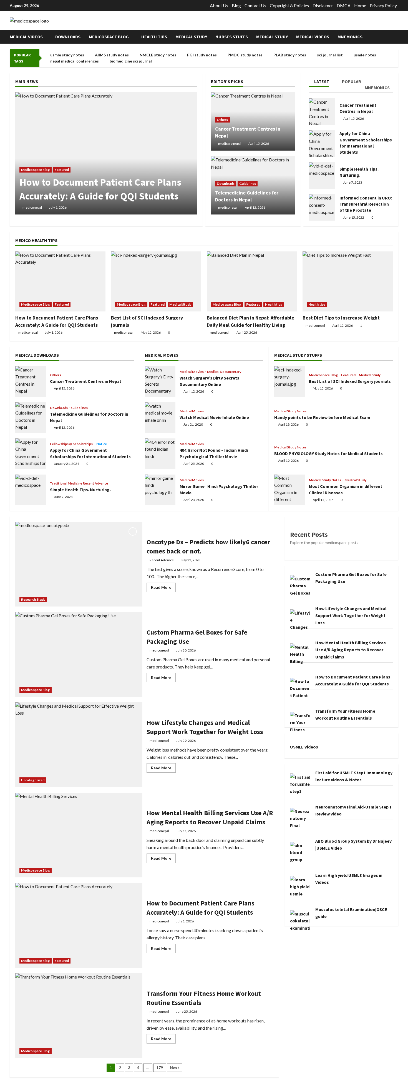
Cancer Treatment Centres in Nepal (322, 111)
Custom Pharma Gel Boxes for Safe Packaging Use (78, 654)
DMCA (344, 5)
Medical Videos (26, 36)
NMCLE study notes (158, 55)
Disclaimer (323, 5)
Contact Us (255, 5)
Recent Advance (162, 560)
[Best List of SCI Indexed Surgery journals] (156, 281)
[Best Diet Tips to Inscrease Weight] (348, 281)
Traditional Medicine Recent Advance (79, 483)
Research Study (33, 599)
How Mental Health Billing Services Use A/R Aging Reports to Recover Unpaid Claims (78, 835)
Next (174, 1067)
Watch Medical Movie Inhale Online (160, 417)
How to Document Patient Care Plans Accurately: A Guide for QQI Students (78, 925)
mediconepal (32, 207)
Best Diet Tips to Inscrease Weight (341, 318)
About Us (219, 5)
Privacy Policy (383, 5)
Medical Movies (192, 371)
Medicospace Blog (109, 36)
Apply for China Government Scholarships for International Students (322, 143)
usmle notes (365, 55)
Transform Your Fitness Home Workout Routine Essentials (78, 1015)
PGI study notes (202, 55)
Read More (163, 588)
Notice (101, 444)
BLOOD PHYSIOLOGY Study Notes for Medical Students (328, 453)
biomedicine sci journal (131, 61)
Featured (62, 170)
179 (159, 1067)
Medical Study (191, 36)
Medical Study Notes (290, 411)
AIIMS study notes (112, 55)
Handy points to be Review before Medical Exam (322, 417)
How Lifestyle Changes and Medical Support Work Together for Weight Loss (78, 744)
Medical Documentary (224, 371)
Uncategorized (32, 780)
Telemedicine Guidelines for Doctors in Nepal (30, 417)
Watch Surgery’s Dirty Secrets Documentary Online (160, 381)
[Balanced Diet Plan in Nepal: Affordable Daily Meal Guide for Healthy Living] (252, 281)
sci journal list (330, 55)
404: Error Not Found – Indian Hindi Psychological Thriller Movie (160, 453)
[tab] (323, 82)
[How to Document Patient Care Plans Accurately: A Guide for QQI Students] (106, 153)
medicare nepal (229, 143)
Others (222, 120)
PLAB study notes (289, 55)
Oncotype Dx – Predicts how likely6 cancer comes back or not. (78, 564)
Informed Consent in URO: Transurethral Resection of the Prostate (322, 207)
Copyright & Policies (289, 5)
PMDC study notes (245, 55)
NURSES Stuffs (231, 36)
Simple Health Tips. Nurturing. (322, 175)
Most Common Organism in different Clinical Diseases (289, 490)
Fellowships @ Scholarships (72, 444)
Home (360, 5)
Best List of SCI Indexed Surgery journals (289, 381)
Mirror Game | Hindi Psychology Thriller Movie (160, 490)
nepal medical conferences (74, 61)
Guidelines (247, 183)
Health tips (154, 36)
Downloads (67, 36)
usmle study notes (67, 55)
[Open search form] (396, 37)
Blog (236, 5)
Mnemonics (350, 36)
